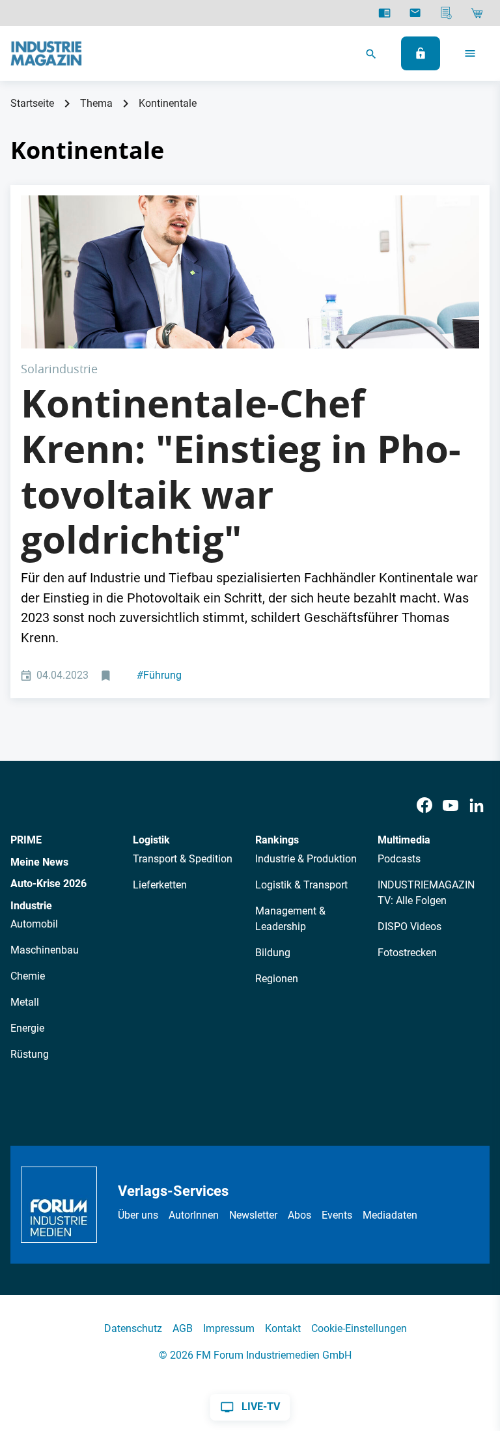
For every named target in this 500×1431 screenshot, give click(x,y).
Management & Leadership (290, 919)
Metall (24, 1002)
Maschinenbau (44, 950)
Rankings (277, 840)
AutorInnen (194, 1215)
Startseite (32, 103)
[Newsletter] (415, 13)
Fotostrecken (407, 952)
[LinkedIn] (476, 805)
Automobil (34, 924)
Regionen (276, 978)
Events (337, 1215)
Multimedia (404, 840)
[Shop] (477, 13)
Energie (27, 1028)
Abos (299, 1215)
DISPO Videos (409, 926)
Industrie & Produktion (306, 859)
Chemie (27, 976)
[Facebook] (424, 805)
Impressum (229, 1328)
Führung (159, 675)
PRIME (26, 840)
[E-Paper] (384, 13)
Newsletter (253, 1215)
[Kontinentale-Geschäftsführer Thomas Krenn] (250, 271)
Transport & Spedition (182, 859)
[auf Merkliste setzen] (107, 676)
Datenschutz (133, 1328)
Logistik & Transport (301, 885)
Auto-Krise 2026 (48, 883)
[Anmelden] (420, 53)
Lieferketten (160, 885)
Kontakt (283, 1328)
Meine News (39, 862)
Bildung (272, 952)
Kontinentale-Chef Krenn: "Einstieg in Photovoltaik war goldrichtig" (241, 471)
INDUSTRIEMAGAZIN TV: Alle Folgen (426, 893)
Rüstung (29, 1054)
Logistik (151, 840)
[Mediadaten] (446, 13)
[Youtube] (450, 805)
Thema (96, 103)
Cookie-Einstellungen (359, 1328)
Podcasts (399, 859)
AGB (183, 1328)
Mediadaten (390, 1215)
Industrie (31, 906)
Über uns (138, 1215)
